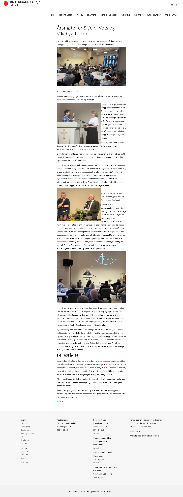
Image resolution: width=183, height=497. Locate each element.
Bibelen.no (25, 458)
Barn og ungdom (27, 433)
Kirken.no (24, 455)
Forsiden (24, 423)
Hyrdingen (25, 440)
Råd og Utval (171, 15)
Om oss (24, 443)
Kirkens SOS (25, 451)
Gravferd (91, 15)
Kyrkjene (125, 15)
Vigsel (80, 15)
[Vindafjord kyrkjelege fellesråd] (22, 3)
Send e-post (98, 477)
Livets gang (25, 426)
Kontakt (138, 15)
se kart (96, 433)
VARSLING (25, 463)
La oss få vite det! (143, 426)
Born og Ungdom (109, 15)
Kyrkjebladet (154, 15)
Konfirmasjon (65, 15)
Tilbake (60, 401)
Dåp (53, 15)
